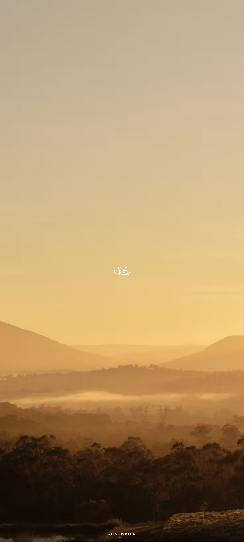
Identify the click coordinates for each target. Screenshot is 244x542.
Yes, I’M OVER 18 (122, 537)
